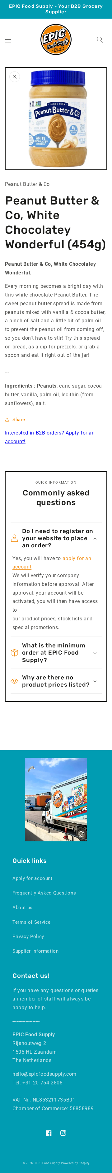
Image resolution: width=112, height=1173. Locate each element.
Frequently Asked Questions (44, 893)
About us (22, 907)
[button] (8, 39)
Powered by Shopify (75, 1163)
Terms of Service (31, 922)
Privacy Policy (28, 936)
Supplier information (35, 951)
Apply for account (32, 878)
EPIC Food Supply (47, 1163)
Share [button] (18, 419)
